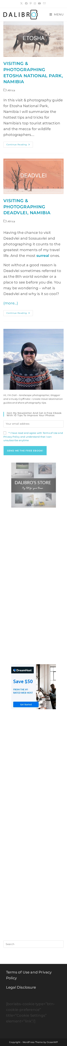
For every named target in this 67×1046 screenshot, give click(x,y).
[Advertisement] (33, 548)
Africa (11, 90)
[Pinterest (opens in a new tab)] (31, 3)
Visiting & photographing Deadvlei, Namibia (27, 206)
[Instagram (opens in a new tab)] (35, 3)
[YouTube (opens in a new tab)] (39, 3)
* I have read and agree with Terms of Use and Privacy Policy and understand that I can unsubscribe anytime (33, 436)
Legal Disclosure (21, 987)
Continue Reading (19, 145)
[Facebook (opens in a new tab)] (26, 3)
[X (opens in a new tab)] (22, 3)
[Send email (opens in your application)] (44, 3)
